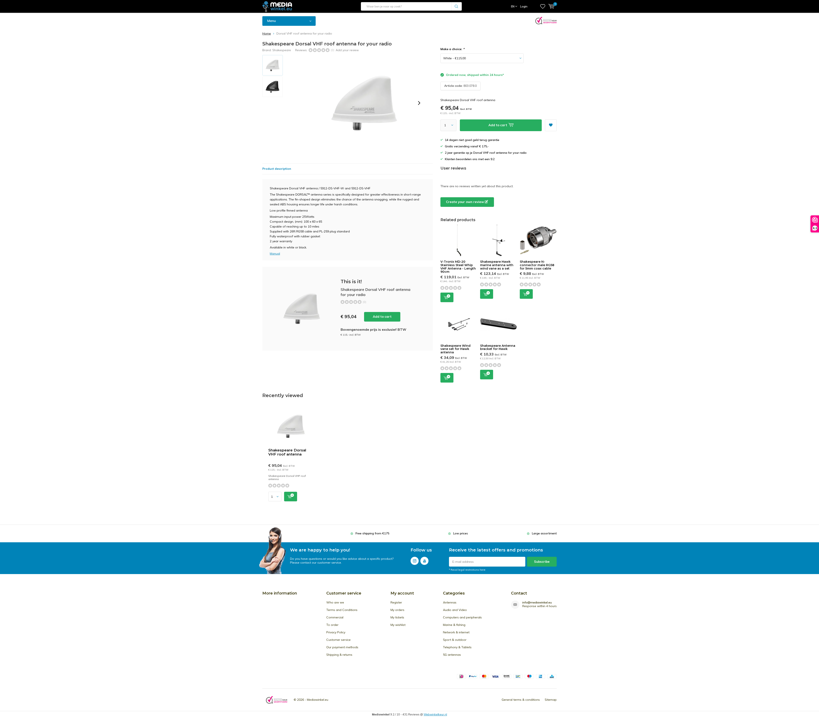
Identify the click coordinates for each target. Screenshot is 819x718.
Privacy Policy (335, 632)
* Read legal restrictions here (467, 569)
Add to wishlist (551, 125)
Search (457, 6)
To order (332, 625)
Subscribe (542, 562)
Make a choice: (452, 49)
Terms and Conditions (341, 610)
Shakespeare (281, 50)
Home (266, 33)
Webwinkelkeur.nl (435, 714)
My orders (397, 610)
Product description (276, 169)
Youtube (424, 561)
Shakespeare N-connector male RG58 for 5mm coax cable (537, 265)
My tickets (397, 617)
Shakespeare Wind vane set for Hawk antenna (455, 349)
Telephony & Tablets (457, 647)
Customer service (338, 640)
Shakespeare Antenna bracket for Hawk (497, 347)
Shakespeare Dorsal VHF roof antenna (287, 452)
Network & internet (456, 632)
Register (396, 602)
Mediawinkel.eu (317, 700)
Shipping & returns (339, 655)
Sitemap (551, 700)
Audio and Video (455, 610)
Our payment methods (342, 647)
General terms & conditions (521, 700)
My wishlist (398, 625)
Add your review (347, 50)
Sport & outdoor (454, 640)
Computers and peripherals (462, 617)
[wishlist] (542, 6)
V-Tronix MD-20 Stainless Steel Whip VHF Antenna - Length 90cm (458, 267)
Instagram (415, 561)
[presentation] (419, 103)
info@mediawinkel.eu (537, 602)
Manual (275, 253)
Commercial (334, 617)
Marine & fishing (454, 625)
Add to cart (382, 317)
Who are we (335, 602)
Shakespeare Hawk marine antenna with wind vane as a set (496, 265)
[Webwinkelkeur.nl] (276, 699)
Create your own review (465, 202)
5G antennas (452, 655)
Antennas (449, 602)
